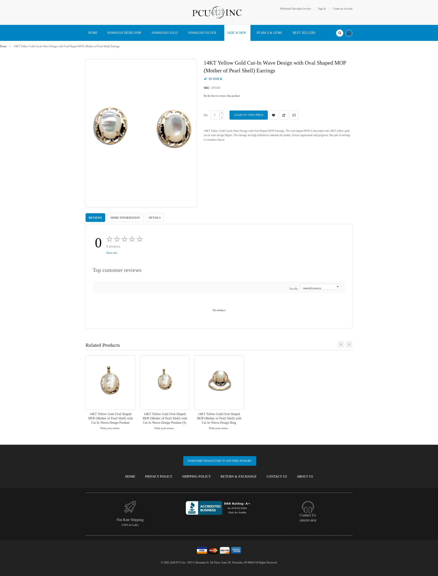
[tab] (95, 217)
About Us (305, 476)
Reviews (95, 217)
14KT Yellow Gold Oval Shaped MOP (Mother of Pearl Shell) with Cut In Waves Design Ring (219, 418)
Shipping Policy (196, 476)
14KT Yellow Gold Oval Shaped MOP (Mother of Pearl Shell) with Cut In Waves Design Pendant (110, 418)
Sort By (293, 288)
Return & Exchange (239, 476)
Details (155, 217)
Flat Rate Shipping (130, 520)
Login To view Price (248, 115)
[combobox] (339, 33)
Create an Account (342, 8)
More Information (125, 217)
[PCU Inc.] (219, 12)
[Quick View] (110, 382)
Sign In (322, 8)
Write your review (110, 428)
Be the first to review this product (222, 95)
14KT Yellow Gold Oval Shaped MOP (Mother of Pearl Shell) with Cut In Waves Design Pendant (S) (165, 418)
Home (3, 46)
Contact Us (276, 476)
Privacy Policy (158, 476)
